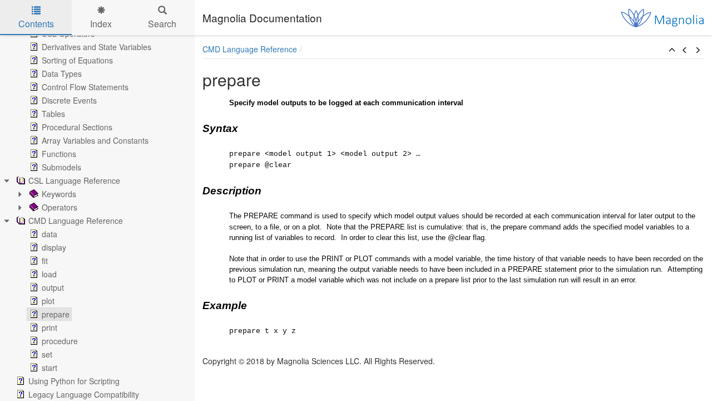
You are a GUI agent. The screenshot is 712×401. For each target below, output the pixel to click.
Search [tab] (162, 23)
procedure (60, 340)
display (54, 247)
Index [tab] (101, 23)
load (49, 274)
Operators (59, 207)
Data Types (62, 73)
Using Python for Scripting (74, 381)
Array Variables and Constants (95, 140)
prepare (56, 314)
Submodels (61, 167)
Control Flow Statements (85, 86)
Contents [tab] (36, 23)
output (53, 287)
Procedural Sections (77, 127)
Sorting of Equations (77, 60)
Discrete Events (69, 100)
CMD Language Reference (75, 220)
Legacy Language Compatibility (83, 394)
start (49, 367)
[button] (672, 50)
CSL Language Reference (74, 180)
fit (45, 260)
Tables (53, 113)
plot (48, 300)
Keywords (59, 193)
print (49, 327)
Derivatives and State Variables (96, 46)
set (47, 354)
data (49, 233)
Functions (59, 153)
